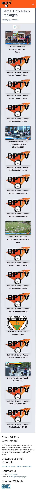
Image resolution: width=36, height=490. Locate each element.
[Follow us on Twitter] (4, 486)
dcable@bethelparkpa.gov (18, 477)
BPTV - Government (24, 466)
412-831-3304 (12, 474)
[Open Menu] (33, 4)
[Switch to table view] (18, 27)
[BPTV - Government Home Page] (6, 3)
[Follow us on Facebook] (8, 486)
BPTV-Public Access (9, 466)
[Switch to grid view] (15, 27)
